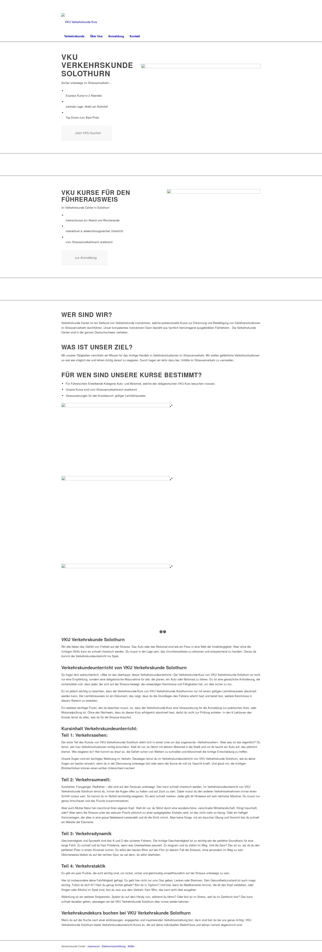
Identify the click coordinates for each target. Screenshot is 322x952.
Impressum (94, 946)
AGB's (131, 946)
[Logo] (79, 22)
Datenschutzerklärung (114, 946)
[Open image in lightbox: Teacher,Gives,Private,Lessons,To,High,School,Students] (171, 406)
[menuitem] (74, 36)
